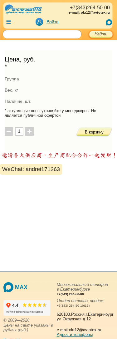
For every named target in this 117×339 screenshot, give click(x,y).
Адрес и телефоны (75, 334)
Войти (52, 21)
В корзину (94, 132)
